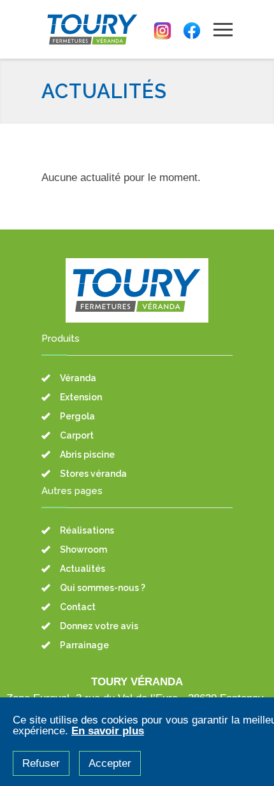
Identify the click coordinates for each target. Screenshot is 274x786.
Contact (78, 607)
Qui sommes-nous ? (102, 588)
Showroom (83, 549)
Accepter (110, 763)
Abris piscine (87, 454)
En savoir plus (107, 731)
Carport (77, 435)
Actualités (82, 569)
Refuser (41, 763)
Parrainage (84, 645)
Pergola (77, 416)
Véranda (78, 378)
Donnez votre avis (99, 626)
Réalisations (87, 530)
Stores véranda (93, 474)
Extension (81, 397)
